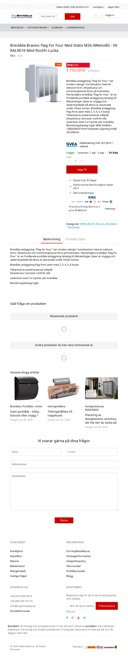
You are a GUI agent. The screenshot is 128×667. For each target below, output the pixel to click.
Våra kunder (73, 566)
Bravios (100, 224)
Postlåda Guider (75, 571)
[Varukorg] (95, 16)
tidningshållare (56, 406)
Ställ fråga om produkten (28, 304)
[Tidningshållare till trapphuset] (64, 388)
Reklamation (17, 566)
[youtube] (78, 618)
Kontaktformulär (20, 611)
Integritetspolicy (76, 561)
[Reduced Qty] (69, 161)
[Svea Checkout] (73, 144)
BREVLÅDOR (87, 224)
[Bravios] (78, 65)
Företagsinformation (78, 556)
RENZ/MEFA (92, 409)
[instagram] (72, 618)
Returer (14, 561)
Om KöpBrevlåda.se (78, 551)
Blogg (69, 576)
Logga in (109, 15)
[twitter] (84, 618)
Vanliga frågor (18, 576)
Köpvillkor (16, 556)
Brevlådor (15, 406)
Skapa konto (111, 17)
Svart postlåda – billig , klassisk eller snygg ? (25, 413)
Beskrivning (51, 239)
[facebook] (67, 618)
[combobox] (51, 16)
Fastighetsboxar (94, 406)
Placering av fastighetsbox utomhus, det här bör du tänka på (101, 419)
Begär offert (113, 7)
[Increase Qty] (82, 161)
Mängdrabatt (18, 571)
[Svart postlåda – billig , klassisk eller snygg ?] (26, 388)
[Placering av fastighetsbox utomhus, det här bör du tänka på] (101, 388)
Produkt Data (75, 239)
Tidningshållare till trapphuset (60, 413)
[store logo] (22, 16)
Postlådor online (32, 406)
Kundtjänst (98, 7)
